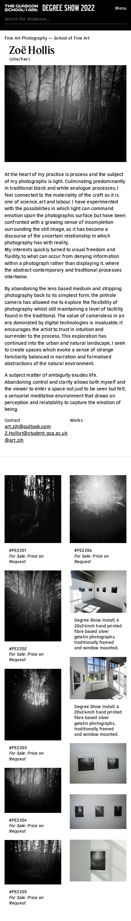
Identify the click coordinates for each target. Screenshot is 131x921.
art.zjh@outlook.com (28, 426)
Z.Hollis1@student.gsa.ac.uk (36, 433)
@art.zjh (14, 440)
